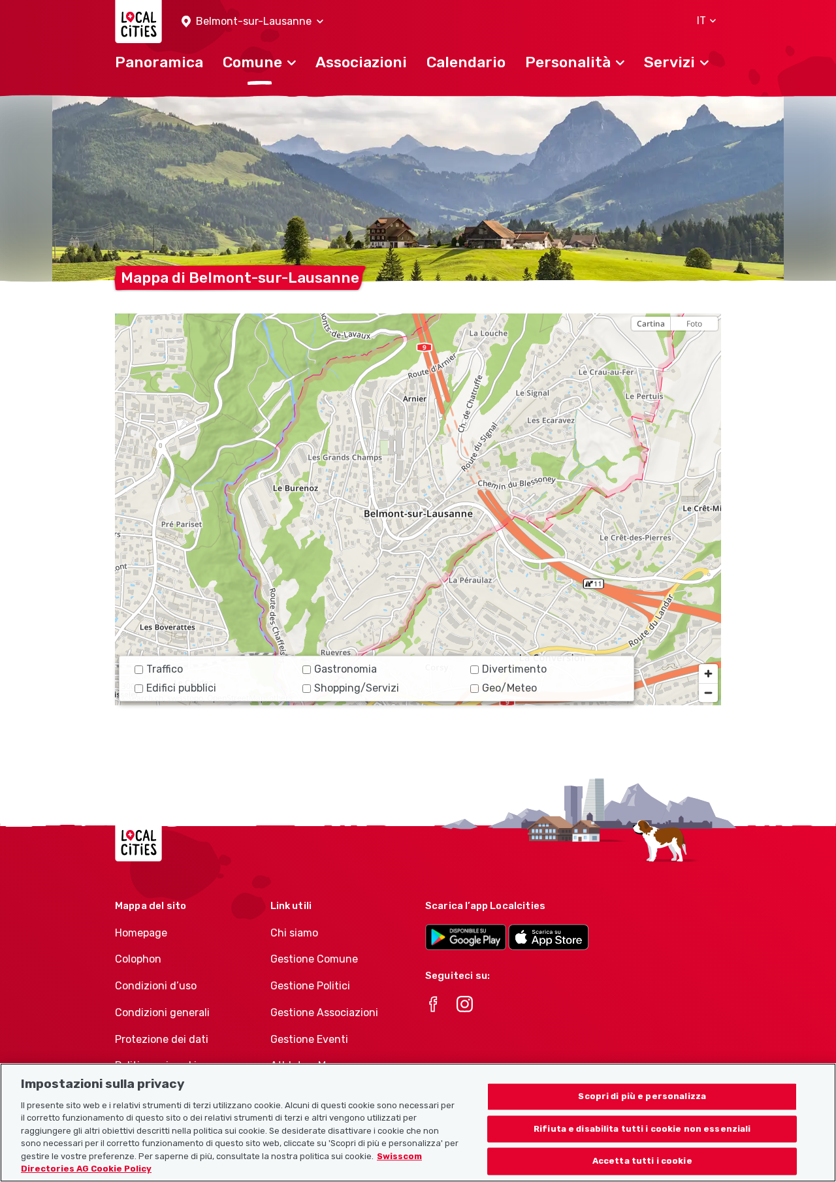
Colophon (138, 959)
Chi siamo (294, 933)
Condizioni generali (162, 1012)
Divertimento (514, 669)
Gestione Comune (314, 959)
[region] (418, 509)
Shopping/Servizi (356, 688)
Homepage (141, 933)
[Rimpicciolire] (708, 692)
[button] (252, 22)
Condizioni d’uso (156, 986)
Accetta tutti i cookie (642, 1161)
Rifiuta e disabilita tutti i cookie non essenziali (642, 1129)
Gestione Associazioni (324, 1012)
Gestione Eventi (309, 1039)
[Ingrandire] (708, 673)
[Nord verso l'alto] (708, 346)
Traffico (164, 669)
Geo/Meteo (509, 688)
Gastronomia (345, 669)
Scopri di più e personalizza (642, 1096)
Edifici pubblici (181, 688)
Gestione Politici (310, 986)
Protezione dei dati (161, 1039)
